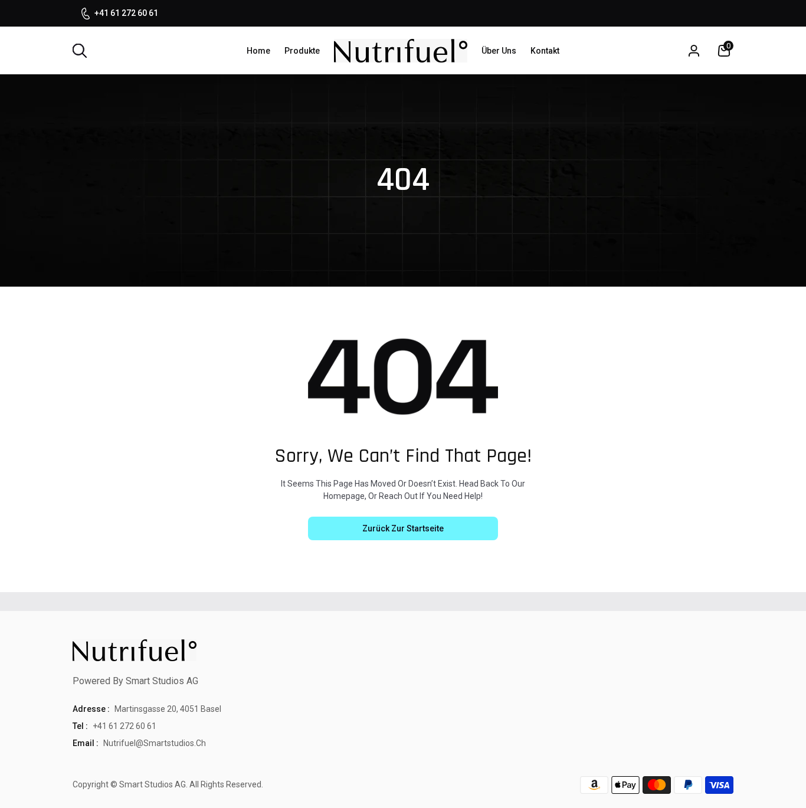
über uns (498, 51)
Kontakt (544, 51)
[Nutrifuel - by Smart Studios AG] (400, 51)
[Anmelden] (694, 51)
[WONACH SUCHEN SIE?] (80, 51)
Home (258, 51)
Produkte (302, 51)
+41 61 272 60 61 (126, 13)
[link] (782, 722)
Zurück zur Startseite (403, 528)
